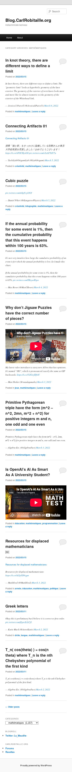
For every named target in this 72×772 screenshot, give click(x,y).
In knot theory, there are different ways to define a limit (27, 65)
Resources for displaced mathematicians (26, 564)
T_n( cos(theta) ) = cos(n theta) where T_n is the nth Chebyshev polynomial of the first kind (29, 658)
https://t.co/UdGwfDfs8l (28, 374)
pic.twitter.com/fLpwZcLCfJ (18, 622)
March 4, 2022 (41, 287)
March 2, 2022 (41, 629)
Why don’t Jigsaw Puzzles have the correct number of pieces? (28, 313)
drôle (17, 635)
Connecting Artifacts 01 (26, 125)
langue (24, 635)
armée (18, 588)
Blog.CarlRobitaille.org (28, 20)
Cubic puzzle (16, 180)
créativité (19, 166)
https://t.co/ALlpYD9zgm (17, 575)
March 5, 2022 (52, 160)
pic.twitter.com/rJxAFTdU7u (42, 153)
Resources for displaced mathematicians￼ (27, 546)
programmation (50, 523)
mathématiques (22, 111)
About (20, 37)
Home (9, 37)
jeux (17, 387)
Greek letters (16, 606)
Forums (9, 748)
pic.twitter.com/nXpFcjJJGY (18, 192)
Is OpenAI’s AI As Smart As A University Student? (27, 472)
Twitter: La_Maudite (15, 735)
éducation (20, 523)
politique (54, 588)
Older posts (12, 706)
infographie (31, 206)
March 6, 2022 (51, 105)
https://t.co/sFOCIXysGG (17, 153)
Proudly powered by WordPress (36, 765)
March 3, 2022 (44, 382)
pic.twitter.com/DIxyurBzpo (26, 280)
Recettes (10, 752)
